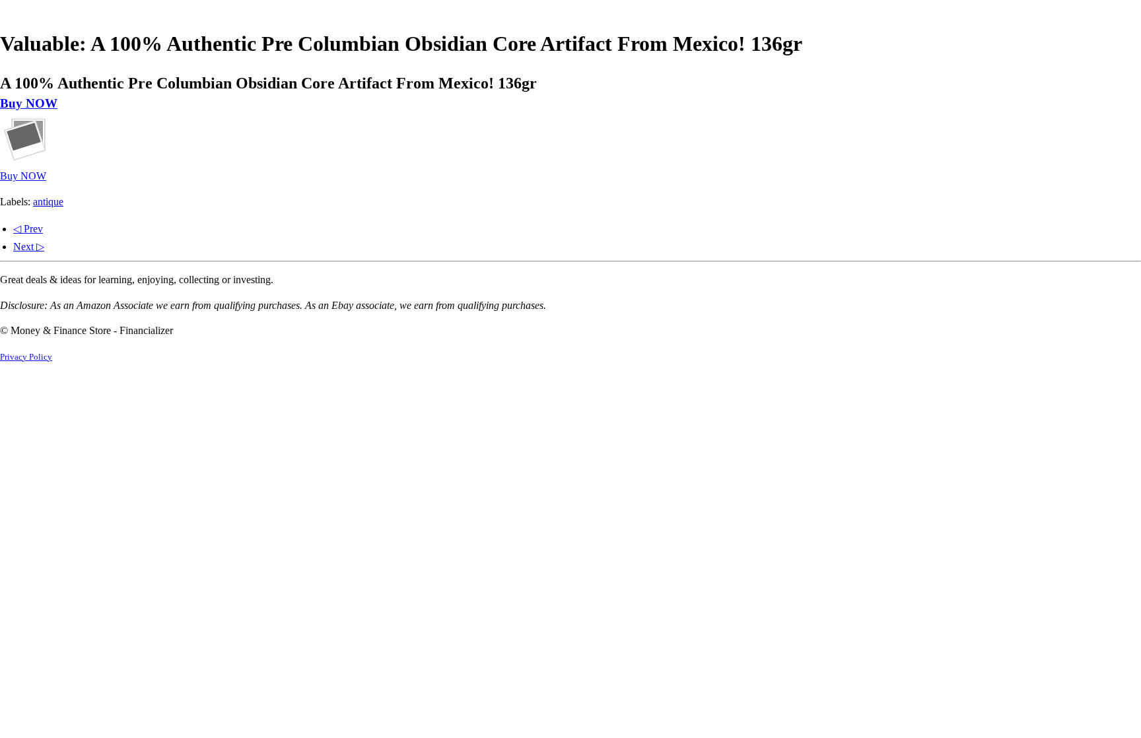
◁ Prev (28, 228)
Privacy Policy (26, 357)
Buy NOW (28, 103)
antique (48, 201)
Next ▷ (28, 246)
